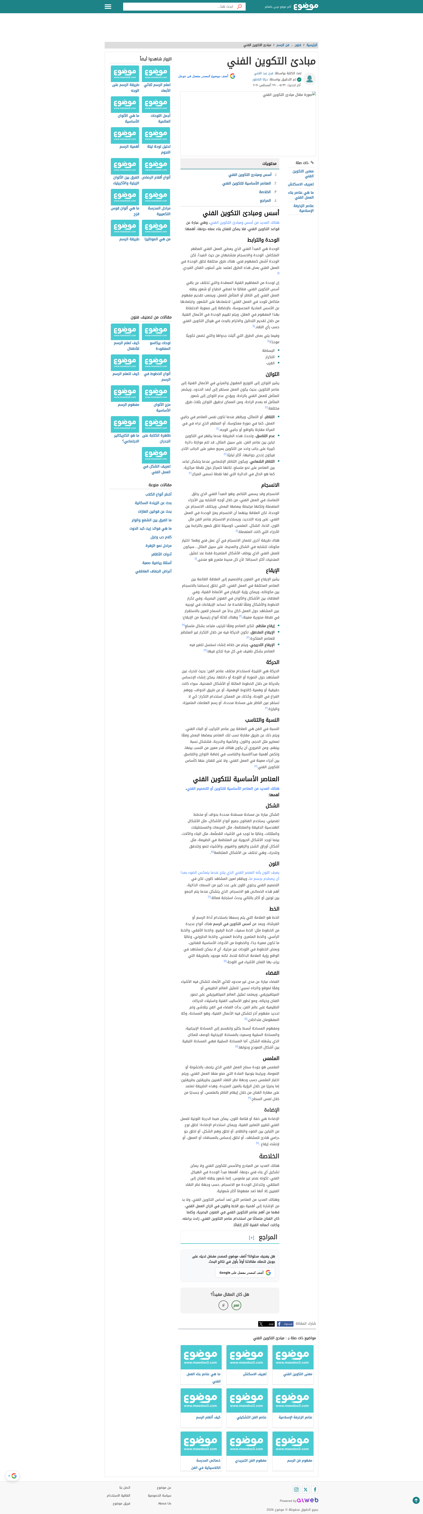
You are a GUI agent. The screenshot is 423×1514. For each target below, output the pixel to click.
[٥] (212, 851)
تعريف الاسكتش (301, 184)
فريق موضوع (121, 1504)
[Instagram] (296, 1489)
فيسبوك (288, 1324)
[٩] (249, 1097)
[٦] (209, 896)
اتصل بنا (124, 1488)
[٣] (240, 616)
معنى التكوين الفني (303, 173)
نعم (236, 1305)
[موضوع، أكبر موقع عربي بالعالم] (306, 7)
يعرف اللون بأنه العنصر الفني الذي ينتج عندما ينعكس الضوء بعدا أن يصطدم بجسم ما (230, 875)
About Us (164, 1504)
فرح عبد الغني (263, 73)
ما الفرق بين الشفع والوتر (152, 520)
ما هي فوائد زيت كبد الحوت (151, 528)
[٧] (225, 961)
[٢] (266, 407)
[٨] (246, 1018)
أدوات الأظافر (161, 554)
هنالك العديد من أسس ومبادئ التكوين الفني (244, 222)
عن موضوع (164, 1488)
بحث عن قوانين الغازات (155, 511)
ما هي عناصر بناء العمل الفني (301, 195)
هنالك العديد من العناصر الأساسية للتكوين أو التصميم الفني (233, 788)
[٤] (255, 766)
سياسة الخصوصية (159, 1496)
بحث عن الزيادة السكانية (153, 503)
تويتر (271, 1324)
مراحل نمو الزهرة (159, 546)
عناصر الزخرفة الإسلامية (303, 208)
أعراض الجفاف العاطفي (153, 571)
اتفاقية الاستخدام (118, 1496)
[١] (278, 273)
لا (223, 1305)
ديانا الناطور (260, 79)
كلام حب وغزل (161, 537)
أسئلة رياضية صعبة (157, 563)
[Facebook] (314, 1489)
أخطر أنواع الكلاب (158, 494)
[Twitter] (305, 1489)
